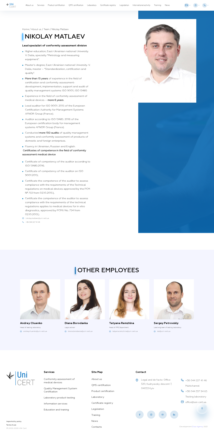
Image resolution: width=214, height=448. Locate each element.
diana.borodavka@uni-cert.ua (80, 331)
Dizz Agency (197, 426)
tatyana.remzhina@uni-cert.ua (125, 331)
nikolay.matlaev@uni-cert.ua (37, 218)
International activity (141, 5)
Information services (55, 404)
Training (157, 5)
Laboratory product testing (59, 398)
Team (46, 29)
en (186, 5)
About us (29, 5)
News (167, 5)
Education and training (56, 410)
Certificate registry (108, 5)
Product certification (56, 5)
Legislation (124, 5)
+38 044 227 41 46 (33, 222)
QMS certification (76, 5)
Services (40, 5)
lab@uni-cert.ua (163, 331)
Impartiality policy (13, 421)
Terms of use (11, 425)
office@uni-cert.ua (195, 402)
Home (25, 29)
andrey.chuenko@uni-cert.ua (35, 331)
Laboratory (91, 5)
